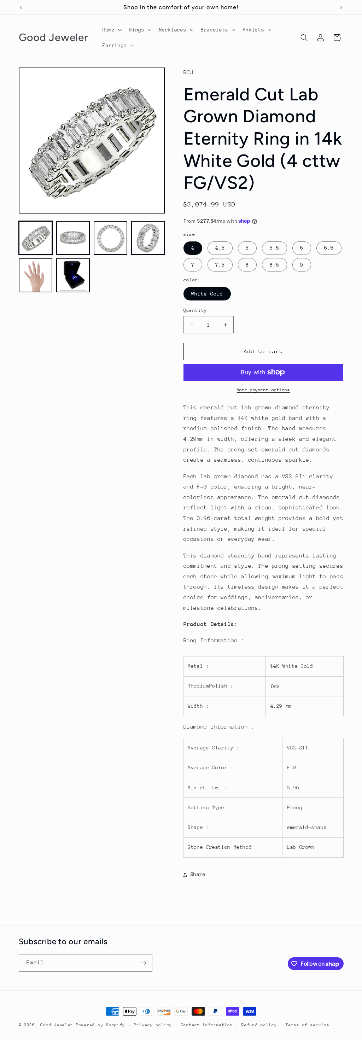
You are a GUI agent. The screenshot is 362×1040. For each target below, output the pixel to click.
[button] (111, 29)
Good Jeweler (56, 1025)
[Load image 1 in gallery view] (36, 238)
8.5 (274, 265)
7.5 (220, 265)
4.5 (220, 248)
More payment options (263, 389)
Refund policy (259, 1025)
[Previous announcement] (21, 7)
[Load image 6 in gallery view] (73, 275)
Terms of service (307, 1025)
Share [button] (198, 874)
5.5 (274, 248)
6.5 (329, 248)
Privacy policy (153, 1025)
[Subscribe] (143, 962)
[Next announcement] (341, 7)
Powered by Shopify (100, 1025)
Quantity (195, 310)
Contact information (207, 1025)
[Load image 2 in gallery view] (73, 238)
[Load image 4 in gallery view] (148, 238)
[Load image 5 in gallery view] (36, 275)
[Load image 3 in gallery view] (111, 238)
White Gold (207, 294)
